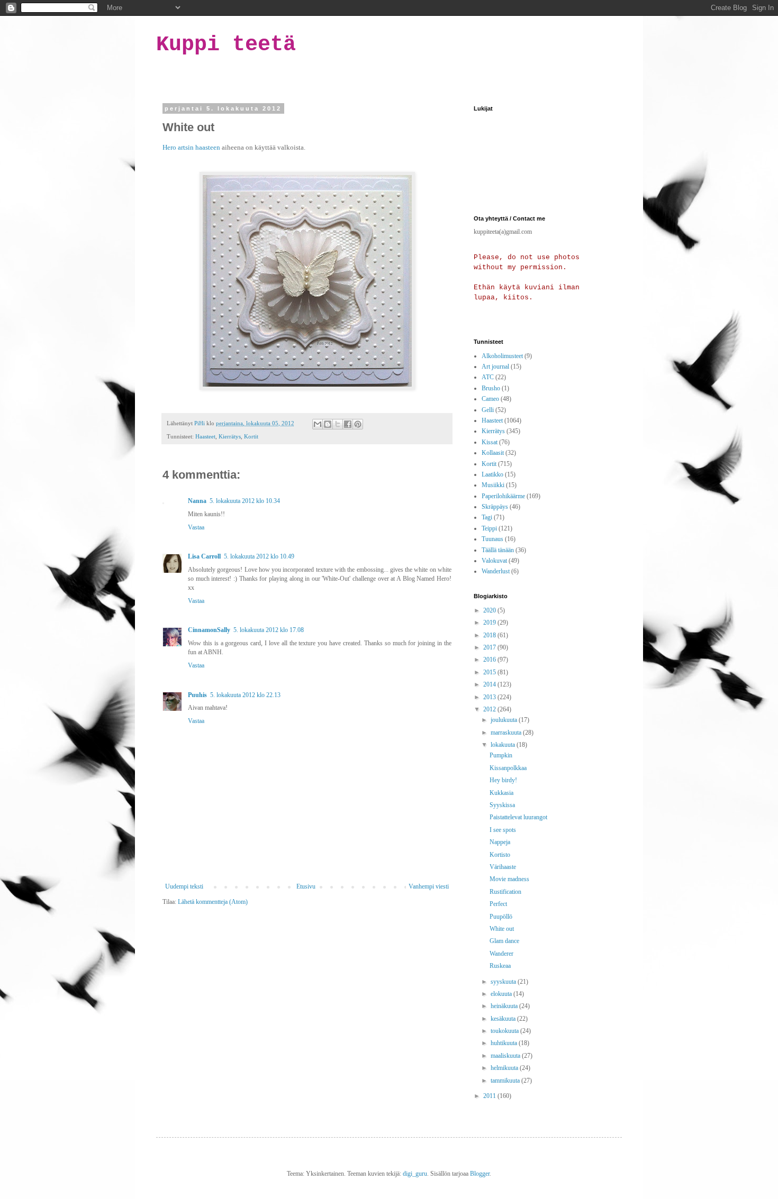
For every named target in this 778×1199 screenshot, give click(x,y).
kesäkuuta (504, 1018)
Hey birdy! (503, 780)
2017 (490, 647)
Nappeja (500, 842)
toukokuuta (505, 1031)
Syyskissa (502, 805)
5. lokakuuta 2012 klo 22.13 (245, 695)
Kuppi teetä (226, 45)
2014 (490, 684)
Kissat (489, 442)
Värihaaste (503, 867)
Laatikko (492, 474)
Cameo (490, 398)
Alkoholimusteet (502, 356)
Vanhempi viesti (429, 886)
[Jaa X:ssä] (337, 424)
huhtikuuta (505, 1043)
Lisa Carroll (204, 556)
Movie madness (509, 879)
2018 (490, 635)
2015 (490, 672)
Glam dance (504, 941)
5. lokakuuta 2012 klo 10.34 (245, 501)
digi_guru (415, 1173)
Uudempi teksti (184, 886)
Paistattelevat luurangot (518, 817)
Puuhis (197, 695)
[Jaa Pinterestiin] (357, 424)
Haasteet (205, 436)
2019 (490, 622)
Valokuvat (494, 560)
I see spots (503, 830)
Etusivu (305, 886)
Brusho (491, 388)
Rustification (505, 891)
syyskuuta (504, 981)
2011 (490, 1096)
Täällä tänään (498, 550)
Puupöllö (501, 916)
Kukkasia (501, 793)
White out (502, 928)
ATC (488, 377)
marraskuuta (507, 732)
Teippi (489, 528)
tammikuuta (506, 1080)
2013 (490, 697)
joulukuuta (505, 720)
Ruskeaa (500, 965)
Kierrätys (230, 436)
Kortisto (500, 854)
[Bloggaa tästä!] (327, 424)
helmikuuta (505, 1068)
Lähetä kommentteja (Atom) (213, 901)
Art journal (495, 366)
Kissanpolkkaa (508, 768)
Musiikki (493, 485)
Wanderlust (496, 571)
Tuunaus (492, 539)
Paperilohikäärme (503, 496)
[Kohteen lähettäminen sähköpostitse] (317, 424)
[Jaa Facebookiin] (347, 424)
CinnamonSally (209, 630)
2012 (490, 709)
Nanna (197, 501)
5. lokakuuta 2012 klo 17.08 (268, 630)
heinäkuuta (505, 1006)
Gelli (488, 410)
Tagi (487, 517)
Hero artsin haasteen (191, 147)
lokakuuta (504, 744)
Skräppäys (495, 506)
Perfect (498, 904)
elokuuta (502, 993)
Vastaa (196, 527)
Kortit (251, 436)
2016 (490, 659)
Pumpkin (501, 755)
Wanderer (501, 953)
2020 (490, 610)
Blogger (480, 1173)
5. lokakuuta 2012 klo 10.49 (259, 556)
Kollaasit (493, 452)
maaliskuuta (506, 1055)
